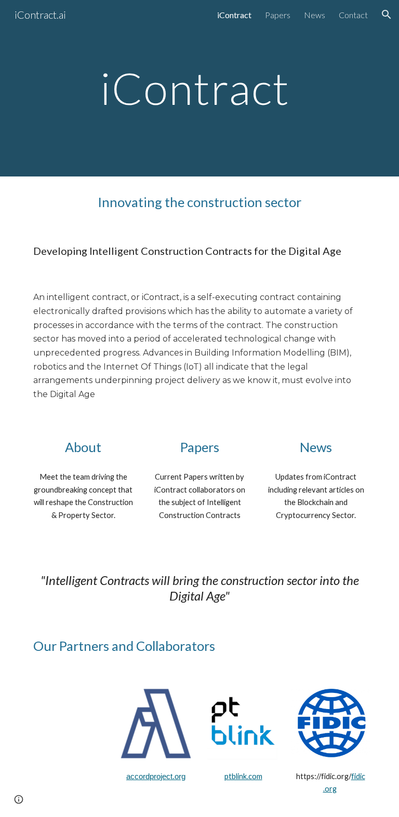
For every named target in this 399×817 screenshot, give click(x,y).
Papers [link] (277, 15)
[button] (386, 14)
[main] (199, 88)
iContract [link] (234, 15)
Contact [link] (353, 15)
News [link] (314, 15)
